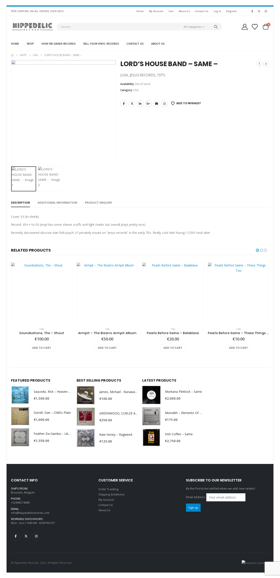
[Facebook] (252, 11)
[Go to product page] (41, 293)
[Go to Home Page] (12, 55)
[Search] (216, 26)
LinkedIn (140, 103)
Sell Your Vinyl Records (101, 44)
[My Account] (244, 27)
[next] (266, 64)
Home (140, 11)
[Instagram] (266, 11)
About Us (184, 11)
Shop (30, 44)
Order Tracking (108, 489)
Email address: (196, 497)
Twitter (131, 103)
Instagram (36, 536)
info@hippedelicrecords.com (30, 513)
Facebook (123, 103)
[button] (12, 112)
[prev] (259, 64)
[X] (259, 11)
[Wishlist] (254, 27)
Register (231, 11)
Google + (148, 103)
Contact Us (201, 11)
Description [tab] (20, 202)
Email (156, 103)
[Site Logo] (32, 27)
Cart (171, 11)
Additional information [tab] (57, 202)
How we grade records (58, 44)
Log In (217, 11)
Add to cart (41, 348)
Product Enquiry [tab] (98, 202)
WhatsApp (164, 103)
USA (135, 90)
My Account (156, 11)
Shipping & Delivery (111, 494)
